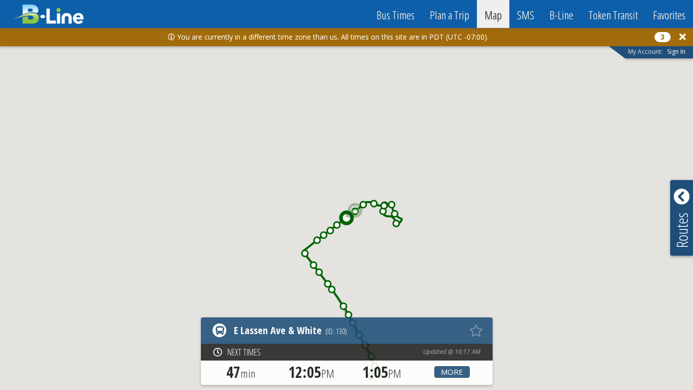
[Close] (682, 37)
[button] (348, 315)
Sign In (676, 51)
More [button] (452, 372)
